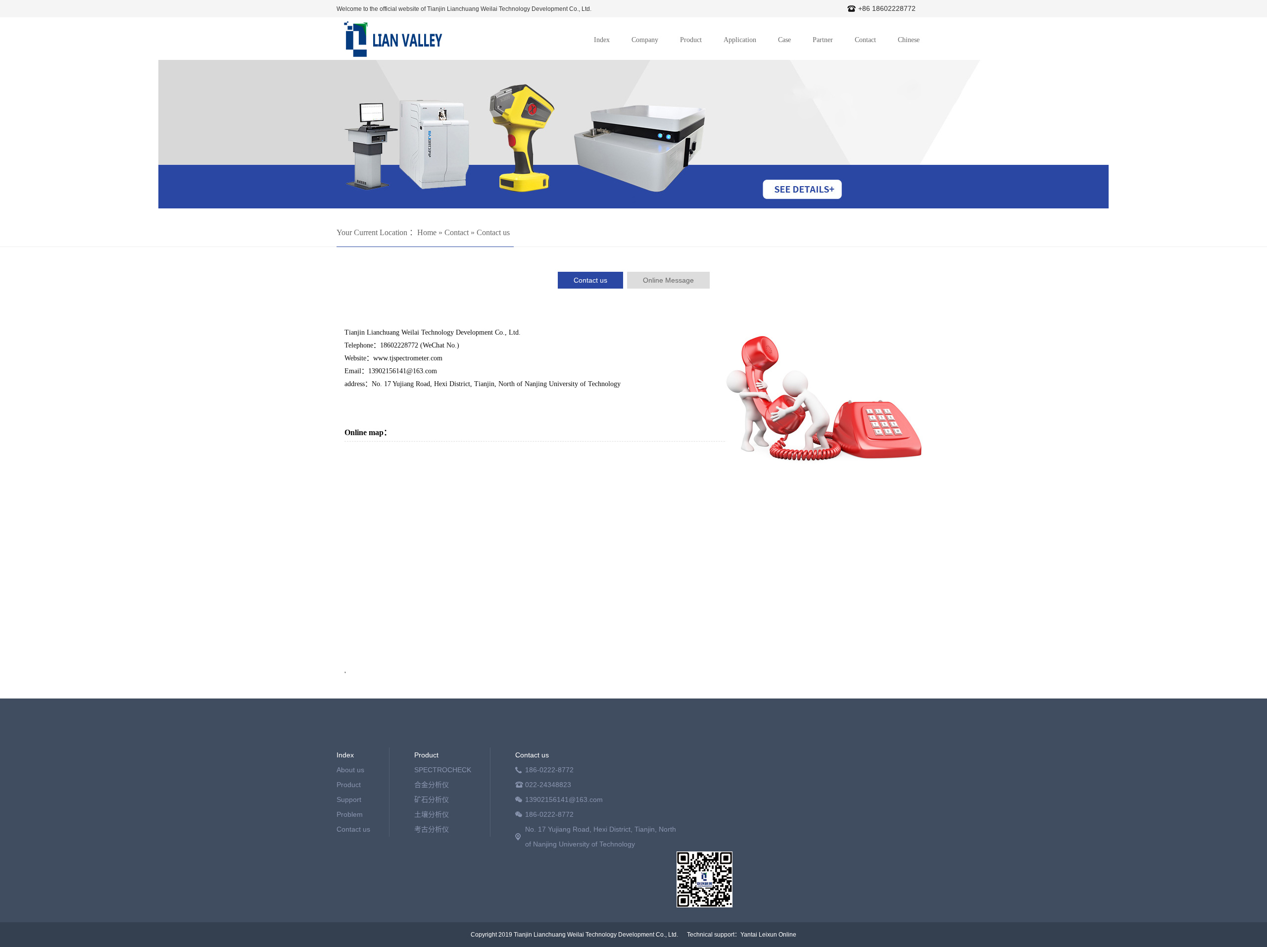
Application (740, 40)
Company (645, 40)
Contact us (493, 232)
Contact (865, 40)
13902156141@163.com (564, 799)
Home (427, 232)
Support (349, 799)
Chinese (909, 40)
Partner (823, 40)
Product (691, 40)
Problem (350, 814)
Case (784, 40)
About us (350, 770)
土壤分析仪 (431, 814)
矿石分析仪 (431, 799)
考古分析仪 (431, 829)
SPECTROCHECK (442, 770)
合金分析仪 (431, 785)
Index (602, 40)
